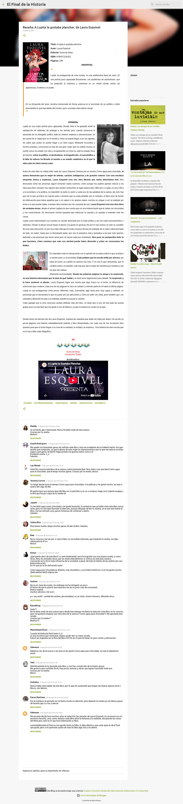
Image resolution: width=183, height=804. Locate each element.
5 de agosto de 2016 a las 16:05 (51, 713)
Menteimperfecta (38, 630)
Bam (32, 535)
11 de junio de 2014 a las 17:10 (57, 481)
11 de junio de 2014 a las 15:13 (58, 444)
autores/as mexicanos (43, 403)
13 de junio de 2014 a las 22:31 (49, 581)
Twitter (78, 354)
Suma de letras (86, 403)
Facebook (69, 354)
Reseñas (73, 403)
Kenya (33, 553)
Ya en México (100, 403)
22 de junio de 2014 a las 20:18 (46, 662)
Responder (35, 438)
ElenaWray (35, 605)
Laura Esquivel (62, 403)
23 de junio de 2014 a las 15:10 (51, 682)
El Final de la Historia (26, 4)
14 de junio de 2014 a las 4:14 (52, 606)
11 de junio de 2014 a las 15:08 (49, 426)
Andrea (33, 581)
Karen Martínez (37, 697)
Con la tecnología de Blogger (93, 795)
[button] (24, 35)
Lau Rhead (35, 465)
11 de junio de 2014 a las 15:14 (52, 465)
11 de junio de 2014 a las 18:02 (49, 503)
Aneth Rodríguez (38, 443)
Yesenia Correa (37, 481)
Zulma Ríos (35, 522)
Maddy (33, 426)
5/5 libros (28, 403)
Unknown (34, 647)
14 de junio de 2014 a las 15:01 (59, 630)
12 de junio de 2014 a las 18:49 (48, 553)
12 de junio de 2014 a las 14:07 (53, 522)
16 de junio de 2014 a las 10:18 (51, 647)
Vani (32, 662)
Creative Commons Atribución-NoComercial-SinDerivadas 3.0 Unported (115, 791)
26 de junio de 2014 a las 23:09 (57, 697)
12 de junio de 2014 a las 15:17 (46, 535)
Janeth (33, 503)
